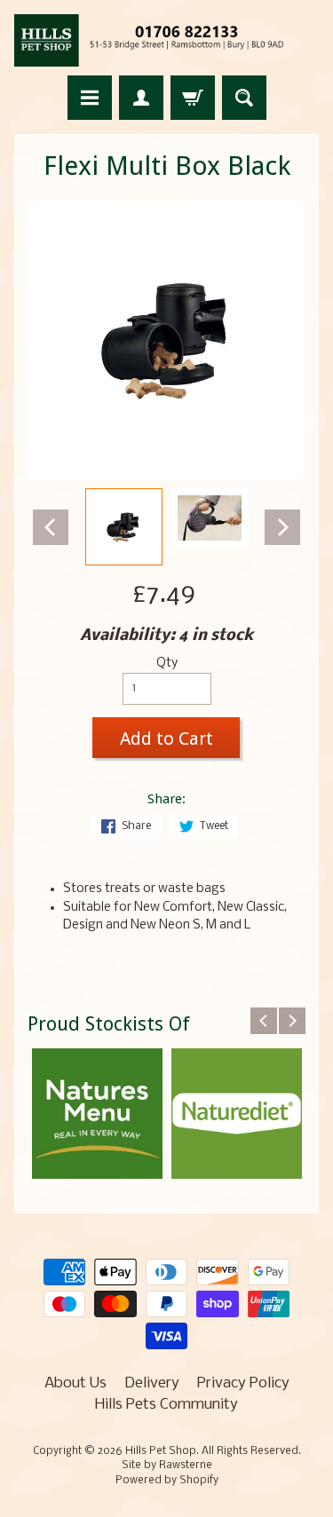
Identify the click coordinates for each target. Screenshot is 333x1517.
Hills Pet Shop (160, 1451)
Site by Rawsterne (167, 1465)
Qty (167, 663)
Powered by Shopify (166, 1480)
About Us (75, 1383)
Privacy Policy (243, 1383)
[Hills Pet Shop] (166, 40)
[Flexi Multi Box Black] (124, 526)
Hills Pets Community (166, 1404)
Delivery (151, 1383)
